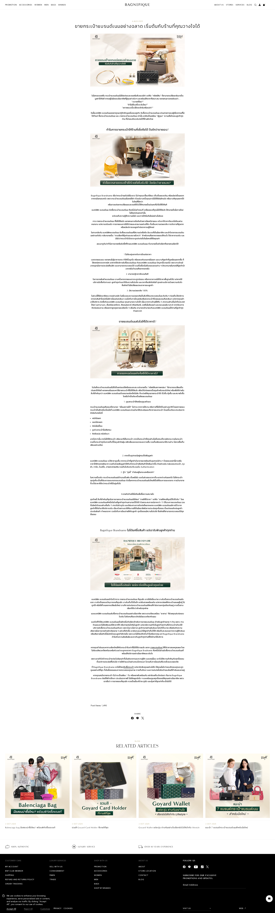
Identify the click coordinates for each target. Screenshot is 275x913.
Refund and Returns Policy (19, 880)
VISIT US (187, 908)
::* (245, 908)
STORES (229, 5)
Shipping (9, 875)
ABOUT (142, 867)
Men (46, 5)
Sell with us (56, 867)
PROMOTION (11, 5)
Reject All (28, 909)
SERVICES (240, 5)
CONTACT (143, 875)
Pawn (52, 875)
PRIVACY (57, 908)
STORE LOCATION (147, 871)
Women (38, 5)
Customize (45, 909)
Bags (53, 5)
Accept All (11, 909)
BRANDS (62, 5)
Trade (53, 880)
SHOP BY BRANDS (102, 888)
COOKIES (68, 908)
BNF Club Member (14, 871)
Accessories (25, 5)
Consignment (57, 871)
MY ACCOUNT (11, 867)
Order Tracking (14, 884)
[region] (26, 902)
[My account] (260, 5)
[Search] (255, 5)
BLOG (249, 5)
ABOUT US (219, 5)
